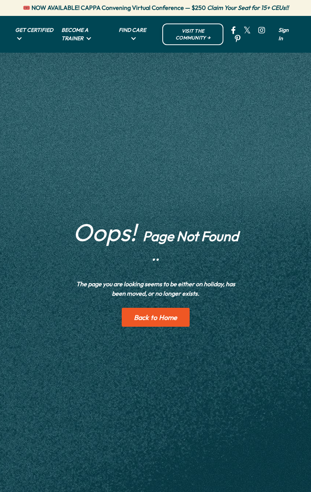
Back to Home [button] (155, 317)
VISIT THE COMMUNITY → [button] (193, 34)
